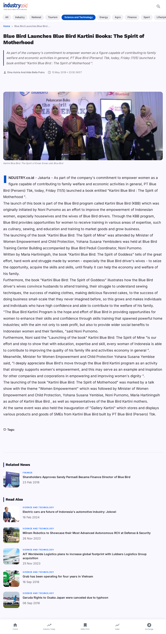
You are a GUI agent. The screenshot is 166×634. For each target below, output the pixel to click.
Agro (118, 17)
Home (6, 26)
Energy (104, 17)
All (6, 17)
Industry (20, 17)
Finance (132, 17)
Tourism (52, 17)
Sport (147, 17)
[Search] (158, 6)
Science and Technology (78, 17)
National (36, 17)
